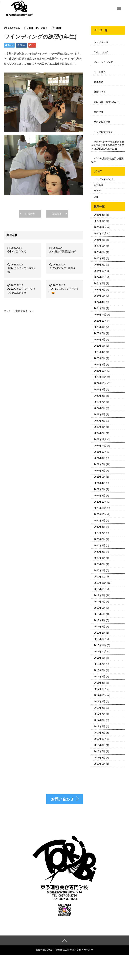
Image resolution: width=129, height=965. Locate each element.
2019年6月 (99, 607)
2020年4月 (99, 551)
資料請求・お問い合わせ (107, 102)
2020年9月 (99, 520)
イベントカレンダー (104, 62)
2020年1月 (99, 570)
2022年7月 (99, 402)
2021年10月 (100, 451)
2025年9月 (99, 239)
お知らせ (33, 27)
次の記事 (57, 213)
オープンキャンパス (104, 179)
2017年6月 (99, 720)
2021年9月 (99, 458)
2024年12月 (100, 270)
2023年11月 (100, 314)
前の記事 (30, 213)
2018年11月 (100, 645)
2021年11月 (100, 445)
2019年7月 (99, 601)
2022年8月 (99, 395)
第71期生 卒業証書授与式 (62, 251)
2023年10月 (100, 320)
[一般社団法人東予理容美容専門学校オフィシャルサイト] (19, 8)
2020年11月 (100, 508)
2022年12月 (100, 370)
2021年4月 (99, 483)
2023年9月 (99, 327)
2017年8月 (99, 707)
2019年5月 (99, 614)
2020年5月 (99, 545)
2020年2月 (99, 564)
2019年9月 (99, 595)
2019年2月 (99, 632)
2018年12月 (100, 639)
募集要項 (98, 82)
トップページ (101, 42)
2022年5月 (99, 414)
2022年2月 (99, 433)
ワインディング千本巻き (62, 268)
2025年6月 (99, 246)
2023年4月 (99, 352)
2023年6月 (99, 339)
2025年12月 (100, 227)
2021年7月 (99, 464)
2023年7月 (99, 333)
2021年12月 (100, 439)
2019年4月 (99, 620)
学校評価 (98, 112)
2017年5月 (99, 726)
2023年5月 (99, 345)
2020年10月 (100, 514)
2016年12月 (100, 738)
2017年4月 (99, 732)
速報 (96, 197)
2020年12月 (100, 501)
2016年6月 (99, 757)
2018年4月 (99, 682)
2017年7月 (99, 714)
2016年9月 (99, 745)
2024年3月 (99, 308)
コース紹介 (100, 72)
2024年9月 (99, 283)
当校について (101, 52)
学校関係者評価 (102, 122)
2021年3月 (99, 489)
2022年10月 (100, 383)
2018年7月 (99, 664)
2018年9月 (99, 657)
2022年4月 (99, 420)
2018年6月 (99, 670)
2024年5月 (99, 295)
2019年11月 (100, 582)
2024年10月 (100, 277)
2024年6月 (99, 289)
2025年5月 (99, 252)
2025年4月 (99, 258)
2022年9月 (99, 389)
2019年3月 (99, 626)
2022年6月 (99, 408)
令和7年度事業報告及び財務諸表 (107, 160)
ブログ (44, 27)
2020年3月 (99, 558)
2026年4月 (99, 214)
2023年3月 (99, 358)
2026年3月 (99, 221)
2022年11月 (100, 377)
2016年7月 (99, 751)
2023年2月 (99, 364)
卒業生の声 (100, 92)
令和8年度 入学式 (16, 251)
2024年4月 (99, 302)
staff (58, 27)
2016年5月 (99, 763)
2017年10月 (100, 695)
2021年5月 (99, 476)
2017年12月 (100, 689)
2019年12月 (100, 576)
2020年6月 (99, 539)
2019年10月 (100, 589)
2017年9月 (99, 701)
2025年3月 (99, 264)
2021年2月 (99, 495)
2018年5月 (99, 676)
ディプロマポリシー (104, 132)
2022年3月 (99, 426)
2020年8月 (99, 526)
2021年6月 (99, 470)
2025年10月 (100, 233)
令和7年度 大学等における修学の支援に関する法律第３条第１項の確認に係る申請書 (107, 145)
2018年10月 (100, 651)
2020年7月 (99, 533)
